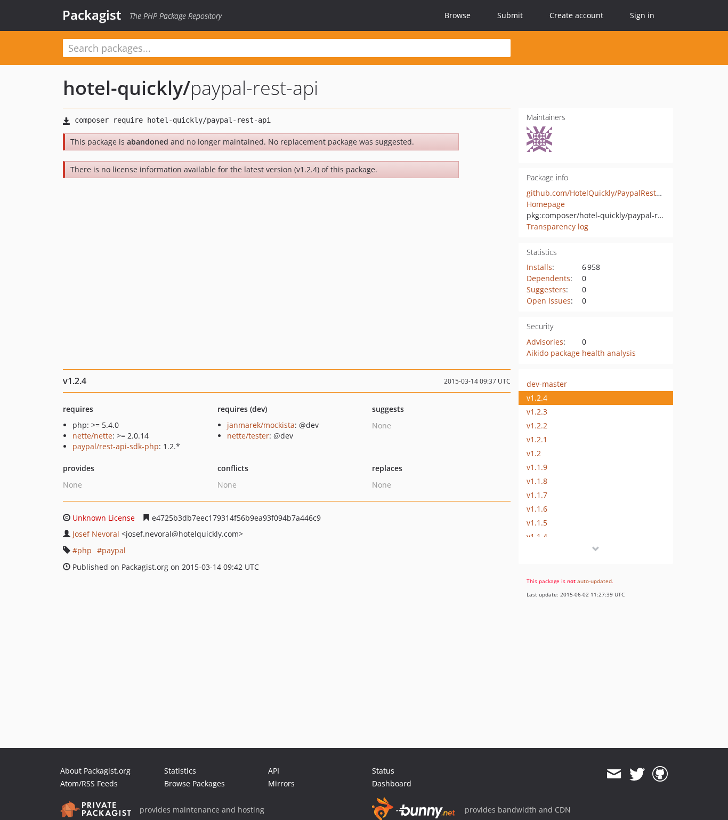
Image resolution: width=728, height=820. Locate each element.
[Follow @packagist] (637, 774)
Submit (510, 15)
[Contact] (613, 774)
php (84, 550)
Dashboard (391, 783)
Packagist (92, 14)
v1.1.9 (537, 467)
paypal (114, 550)
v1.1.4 (537, 536)
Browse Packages (194, 783)
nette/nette (92, 436)
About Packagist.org (95, 771)
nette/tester (248, 436)
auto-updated (594, 581)
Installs (539, 267)
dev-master (547, 384)
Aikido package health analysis (581, 353)
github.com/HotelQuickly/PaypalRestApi (597, 193)
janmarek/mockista (261, 425)
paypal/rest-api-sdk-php (115, 446)
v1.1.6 (537, 509)
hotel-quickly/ (126, 88)
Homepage (546, 204)
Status (383, 771)
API (273, 771)
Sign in (642, 15)
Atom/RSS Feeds (89, 783)
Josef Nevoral (95, 534)
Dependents (548, 278)
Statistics (180, 771)
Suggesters (546, 289)
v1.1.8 (537, 481)
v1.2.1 (537, 439)
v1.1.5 (537, 523)
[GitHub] (660, 774)
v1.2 (534, 453)
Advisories (545, 342)
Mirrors (281, 783)
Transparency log (557, 226)
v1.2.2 (537, 425)
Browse (457, 15)
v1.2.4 (537, 398)
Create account (576, 15)
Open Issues (549, 301)
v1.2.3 (537, 412)
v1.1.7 (537, 495)
